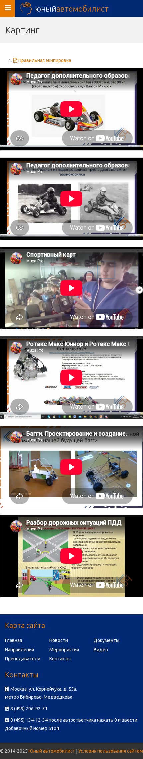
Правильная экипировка (44, 60)
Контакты (60, 658)
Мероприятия (64, 649)
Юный (72, 8)
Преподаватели (22, 658)
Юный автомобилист (52, 751)
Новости (58, 640)
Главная (13, 640)
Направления (19, 649)
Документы (106, 640)
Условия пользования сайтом (110, 751)
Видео (101, 649)
